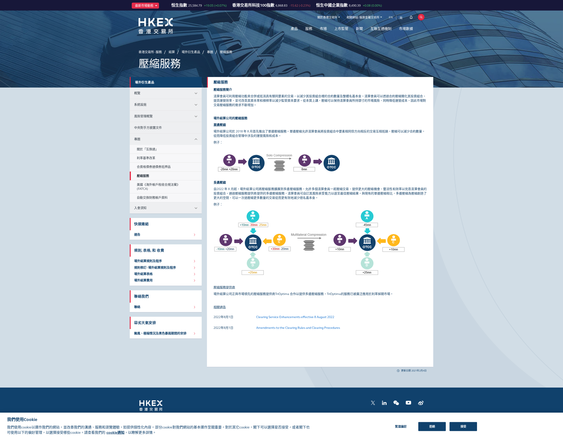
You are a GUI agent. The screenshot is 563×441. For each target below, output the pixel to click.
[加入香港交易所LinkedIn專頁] (384, 402)
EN (391, 17)
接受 (463, 426)
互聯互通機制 (380, 29)
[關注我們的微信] (396, 402)
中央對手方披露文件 (148, 128)
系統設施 (140, 104)
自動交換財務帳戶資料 (152, 197)
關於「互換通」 (147, 149)
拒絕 (432, 426)
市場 (323, 29)
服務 (308, 29)
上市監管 (341, 29)
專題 (137, 139)
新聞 (359, 29)
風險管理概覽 (143, 116)
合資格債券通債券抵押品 (154, 167)
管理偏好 (401, 426)
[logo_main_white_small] (156, 405)
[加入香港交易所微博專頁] (421, 402)
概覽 (137, 93)
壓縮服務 (143, 176)
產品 (294, 29)
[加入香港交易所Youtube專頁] (408, 402)
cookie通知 (115, 432)
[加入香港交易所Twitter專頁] (373, 402)
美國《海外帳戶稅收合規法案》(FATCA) (158, 187)
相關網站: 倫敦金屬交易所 (363, 17)
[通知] (411, 18)
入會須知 (140, 208)
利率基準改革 (146, 158)
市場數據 (406, 29)
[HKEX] (167, 25)
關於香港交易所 (327, 17)
